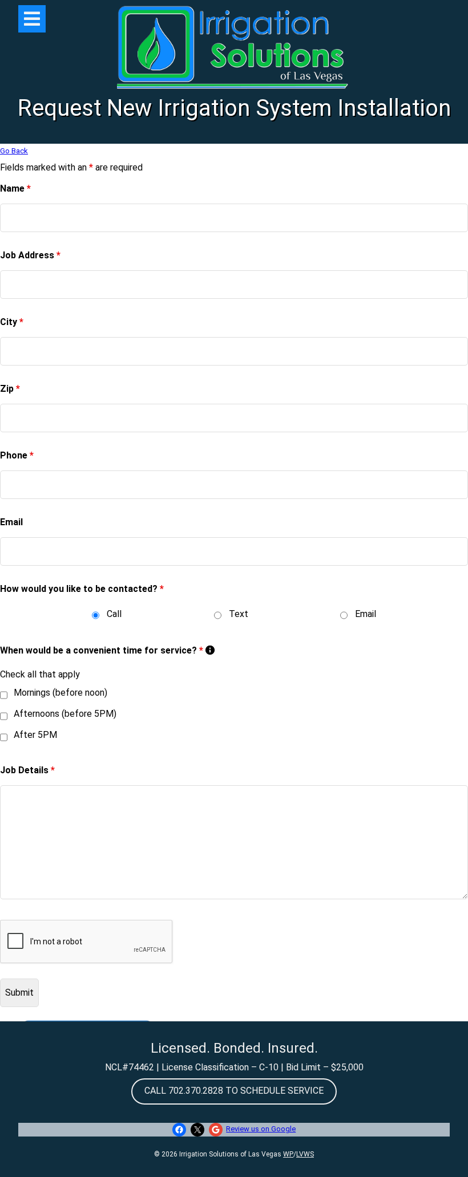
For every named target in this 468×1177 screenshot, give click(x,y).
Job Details (27, 770)
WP (288, 1154)
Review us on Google (261, 1129)
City (11, 321)
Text (238, 613)
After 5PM (35, 734)
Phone (17, 455)
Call (114, 613)
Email (11, 522)
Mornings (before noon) (60, 692)
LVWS (305, 1154)
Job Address (30, 255)
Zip (10, 388)
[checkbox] (3, 695)
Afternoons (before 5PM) (65, 713)
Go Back (14, 151)
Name (15, 188)
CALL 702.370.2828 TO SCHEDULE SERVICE (234, 1090)
